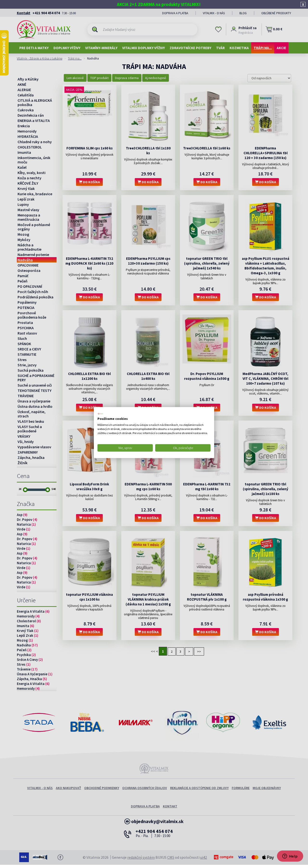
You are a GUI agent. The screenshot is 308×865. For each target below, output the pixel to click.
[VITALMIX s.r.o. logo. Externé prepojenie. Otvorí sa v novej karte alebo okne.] (100, 413)
